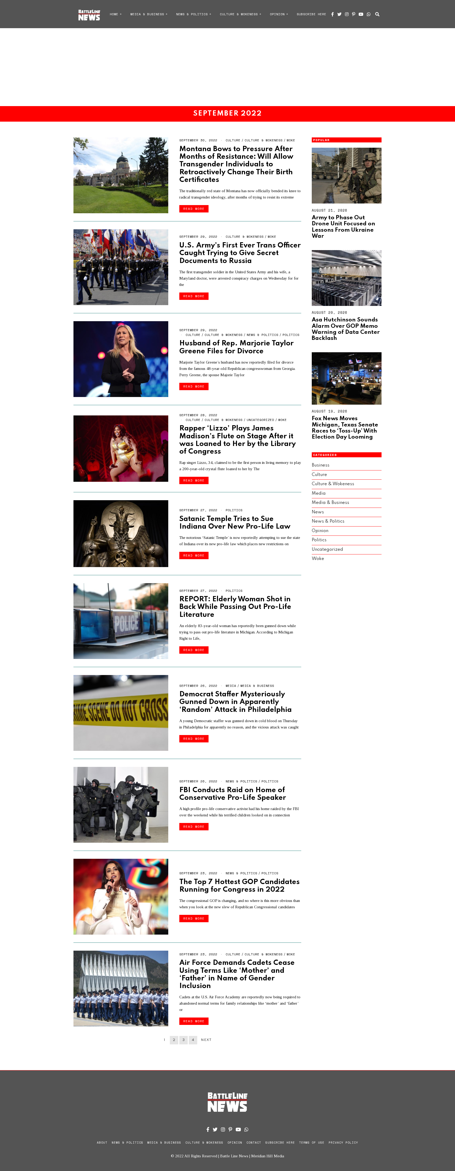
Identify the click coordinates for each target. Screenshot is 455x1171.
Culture (233, 140)
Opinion (277, 14)
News (318, 512)
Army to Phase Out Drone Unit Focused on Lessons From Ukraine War (343, 227)
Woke (291, 140)
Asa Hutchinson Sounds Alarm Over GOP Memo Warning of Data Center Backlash (346, 329)
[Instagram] (347, 14)
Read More (194, 208)
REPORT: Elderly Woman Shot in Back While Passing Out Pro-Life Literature (235, 607)
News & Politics (192, 14)
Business (320, 465)
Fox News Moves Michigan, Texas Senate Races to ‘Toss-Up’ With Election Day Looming (345, 428)
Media (231, 685)
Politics (291, 335)
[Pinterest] (354, 14)
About (102, 1142)
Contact (253, 1142)
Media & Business (147, 14)
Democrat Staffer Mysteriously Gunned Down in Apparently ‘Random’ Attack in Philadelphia (235, 702)
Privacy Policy (343, 1142)
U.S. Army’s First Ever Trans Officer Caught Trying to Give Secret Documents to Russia (240, 253)
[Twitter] (339, 14)
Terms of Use (311, 1142)
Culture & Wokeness (239, 14)
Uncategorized (260, 420)
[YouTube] (361, 14)
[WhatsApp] (368, 14)
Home (114, 14)
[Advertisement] (227, 67)
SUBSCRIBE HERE (311, 14)
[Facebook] (332, 14)
